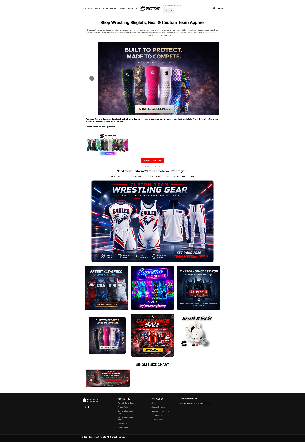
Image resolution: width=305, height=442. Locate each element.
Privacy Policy (123, 407)
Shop (153, 403)
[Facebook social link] (81, 1)
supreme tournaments (160, 411)
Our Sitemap (123, 428)
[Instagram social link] (84, 1)
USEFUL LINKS (157, 399)
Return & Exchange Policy (125, 412)
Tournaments (156, 415)
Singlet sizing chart (159, 407)
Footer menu (124, 399)
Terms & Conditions (126, 403)
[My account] (214, 8)
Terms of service (157, 419)
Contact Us (122, 423)
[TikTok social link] (87, 1)
